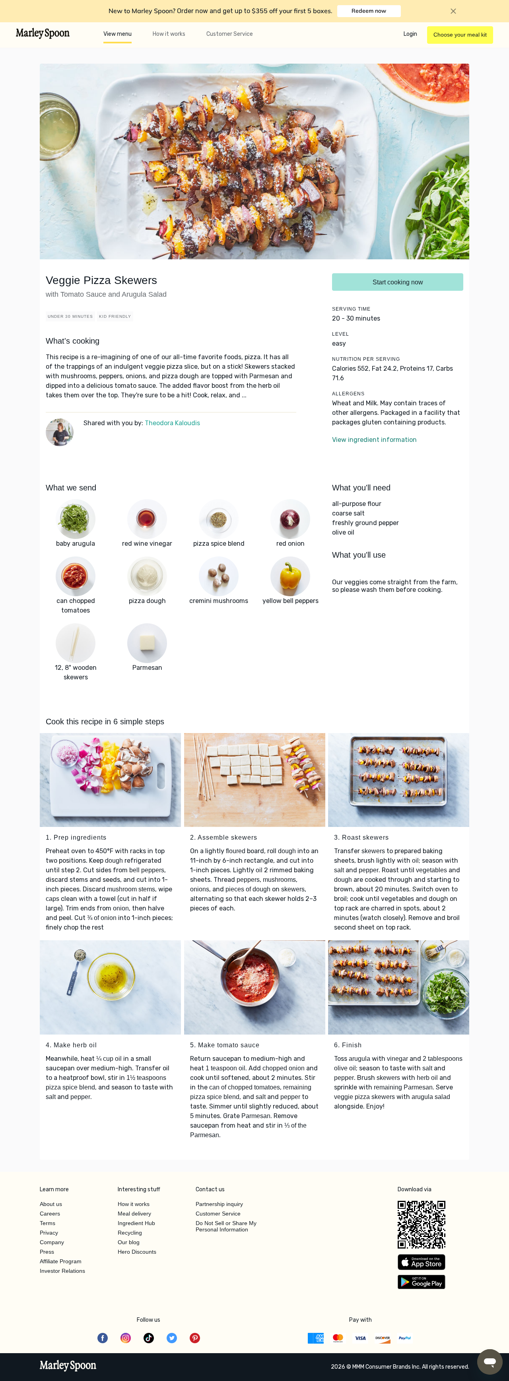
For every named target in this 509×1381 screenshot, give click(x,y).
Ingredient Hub (136, 1223)
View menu (117, 34)
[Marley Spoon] (68, 1366)
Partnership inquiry (219, 1204)
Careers (50, 1213)
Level (340, 334)
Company (52, 1242)
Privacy (49, 1232)
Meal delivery (134, 1213)
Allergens (348, 394)
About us (51, 1204)
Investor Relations (62, 1271)
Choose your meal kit (460, 34)
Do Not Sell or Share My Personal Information (226, 1226)
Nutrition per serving (366, 359)
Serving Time (351, 309)
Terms (47, 1223)
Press (47, 1252)
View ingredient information (374, 439)
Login (410, 34)
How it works (169, 34)
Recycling (130, 1232)
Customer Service (229, 34)
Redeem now (369, 10)
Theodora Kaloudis (172, 423)
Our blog (129, 1242)
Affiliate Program (61, 1261)
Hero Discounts (137, 1252)
